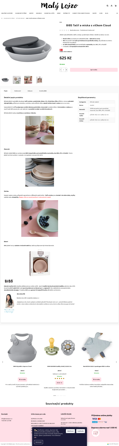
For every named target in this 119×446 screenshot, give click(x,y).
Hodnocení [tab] (17, 91)
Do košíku (94, 70)
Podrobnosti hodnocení (87, 30)
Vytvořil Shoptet (113, 444)
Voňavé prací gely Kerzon (68, 418)
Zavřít (74, 76)
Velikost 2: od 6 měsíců (59, 374)
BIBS (61, 22)
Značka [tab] (43, 91)
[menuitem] (7, 13)
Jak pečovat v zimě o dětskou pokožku (71, 422)
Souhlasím (80, 431)
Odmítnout (70, 431)
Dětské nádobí (94, 102)
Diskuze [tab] (30, 91)
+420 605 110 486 (6, 421)
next (116, 362)
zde (35, 437)
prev (2, 362)
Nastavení (38, 442)
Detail (58, 383)
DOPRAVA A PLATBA (36, 419)
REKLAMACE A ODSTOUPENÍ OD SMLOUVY (43, 423)
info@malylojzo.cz (6, 419)
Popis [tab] (6, 91)
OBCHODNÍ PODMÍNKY (37, 426)
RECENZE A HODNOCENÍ (38, 421)
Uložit (63, 75)
